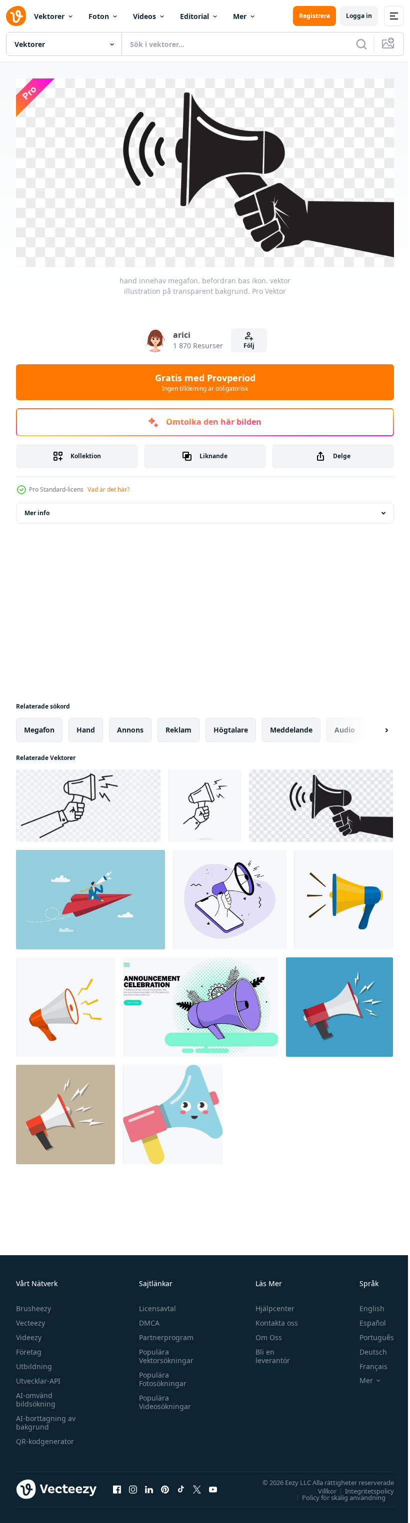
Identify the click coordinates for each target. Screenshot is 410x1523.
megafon (39, 726)
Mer (239, 16)
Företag (29, 1348)
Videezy (29, 1333)
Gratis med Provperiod (205, 382)
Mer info (37, 509)
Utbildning (34, 1362)
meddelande (291, 726)
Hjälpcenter (270, 1304)
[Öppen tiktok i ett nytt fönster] (181, 1486)
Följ (249, 345)
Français (366, 1362)
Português (369, 1333)
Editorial (194, 16)
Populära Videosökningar (162, 1398)
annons (130, 726)
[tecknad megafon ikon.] (339, 1003)
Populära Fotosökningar (160, 1375)
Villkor (319, 1487)
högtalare (231, 726)
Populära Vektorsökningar (163, 1352)
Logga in (359, 15)
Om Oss (264, 1333)
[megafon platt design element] (343, 896)
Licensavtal (155, 1304)
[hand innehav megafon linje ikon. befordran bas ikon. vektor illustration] (204, 802)
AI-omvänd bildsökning (36, 1396)
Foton (98, 16)
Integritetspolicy (362, 1487)
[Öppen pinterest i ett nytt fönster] (165, 1486)
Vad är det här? (109, 489)
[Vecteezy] (16, 16)
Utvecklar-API (38, 1377)
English (364, 1304)
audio (344, 726)
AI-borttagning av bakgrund (46, 1419)
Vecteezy (30, 1319)
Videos (144, 16)
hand (85, 726)
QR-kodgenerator (45, 1437)
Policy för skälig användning (336, 1493)
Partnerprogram (163, 1333)
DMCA (146, 1319)
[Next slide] (370, 727)
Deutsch (366, 1348)
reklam (179, 726)
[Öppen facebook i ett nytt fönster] (117, 1486)
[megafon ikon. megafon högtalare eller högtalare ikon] (172, 1111)
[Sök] (362, 44)
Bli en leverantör (268, 1352)
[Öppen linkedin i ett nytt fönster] (149, 1486)
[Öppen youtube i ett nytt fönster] (213, 1486)
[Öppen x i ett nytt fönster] (197, 1486)
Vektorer (49, 16)
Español (365, 1319)
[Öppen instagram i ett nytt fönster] (133, 1486)
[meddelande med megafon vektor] (201, 1003)
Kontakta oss (272, 1319)
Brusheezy (33, 1304)
